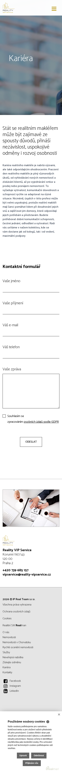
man (21, 625)
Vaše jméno (11, 281)
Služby (6, 652)
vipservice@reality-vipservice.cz (27, 574)
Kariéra (7, 667)
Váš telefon (11, 347)
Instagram (15, 686)
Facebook (15, 681)
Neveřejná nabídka (13, 657)
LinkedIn (14, 691)
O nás (6, 632)
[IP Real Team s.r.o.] (20, 8)
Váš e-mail (10, 325)
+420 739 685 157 (15, 570)
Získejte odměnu (12, 662)
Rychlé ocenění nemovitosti (18, 647)
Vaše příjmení (13, 303)
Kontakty (7, 672)
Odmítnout (39, 755)
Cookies (7, 618)
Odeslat (31, 441)
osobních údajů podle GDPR (41, 421)
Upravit (23, 755)
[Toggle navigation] (54, 9)
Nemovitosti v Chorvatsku (17, 642)
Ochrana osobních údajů (16, 611)
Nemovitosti (9, 637)
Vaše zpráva (12, 369)
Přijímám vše (31, 763)
